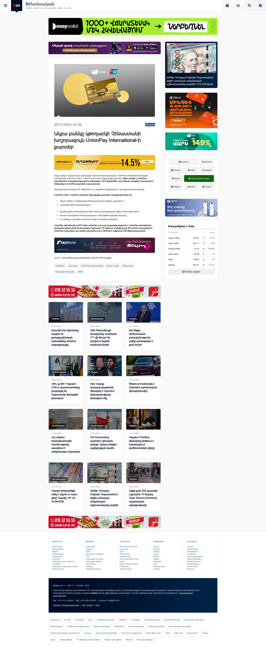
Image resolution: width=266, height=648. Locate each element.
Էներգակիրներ (66, 640)
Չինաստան (127, 266)
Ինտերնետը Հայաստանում (63, 561)
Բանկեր (67, 620)
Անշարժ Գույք (192, 549)
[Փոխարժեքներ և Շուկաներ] (238, 6)
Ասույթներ (56, 564)
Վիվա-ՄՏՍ (124, 549)
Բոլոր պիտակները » (145, 640)
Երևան (156, 547)
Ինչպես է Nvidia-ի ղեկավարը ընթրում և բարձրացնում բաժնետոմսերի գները (142, 442)
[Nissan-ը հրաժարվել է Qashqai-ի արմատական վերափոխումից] (143, 366)
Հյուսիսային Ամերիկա (94, 554)
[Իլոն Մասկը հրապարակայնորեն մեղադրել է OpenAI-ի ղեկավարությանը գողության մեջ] (104, 366)
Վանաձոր (157, 561)
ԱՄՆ (90, 620)
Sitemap (129, 640)
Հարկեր (190, 547)
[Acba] (191, 141)
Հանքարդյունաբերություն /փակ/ (65, 566)
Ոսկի (170, 259)
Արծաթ (205, 633)
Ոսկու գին (178, 633)
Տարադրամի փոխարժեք (106, 633)
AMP (80, 272)
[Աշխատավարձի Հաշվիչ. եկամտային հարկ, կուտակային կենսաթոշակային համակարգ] (227, 6)
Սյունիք (156, 569)
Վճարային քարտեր (65, 272)
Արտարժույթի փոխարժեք (180, 626)
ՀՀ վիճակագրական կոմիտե (88, 640)
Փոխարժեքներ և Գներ (181, 226)
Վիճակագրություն (152, 620)
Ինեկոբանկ (124, 566)
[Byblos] (104, 48)
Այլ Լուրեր (56, 559)
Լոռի (155, 564)
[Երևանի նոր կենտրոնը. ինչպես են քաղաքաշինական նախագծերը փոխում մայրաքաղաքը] (66, 312)
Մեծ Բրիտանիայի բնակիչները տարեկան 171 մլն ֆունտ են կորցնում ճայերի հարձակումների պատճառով (103, 339)
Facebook (184, 162)
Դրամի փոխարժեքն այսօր (78, 626)
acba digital (103, 215)
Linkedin (207, 187)
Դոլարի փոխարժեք (102, 626)
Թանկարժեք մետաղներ (194, 620)
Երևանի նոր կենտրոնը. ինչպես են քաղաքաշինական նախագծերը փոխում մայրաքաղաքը (65, 337)
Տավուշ (156, 557)
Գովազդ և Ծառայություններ (66, 605)
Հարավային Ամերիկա (94, 559)
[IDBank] (191, 110)
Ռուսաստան (192, 633)
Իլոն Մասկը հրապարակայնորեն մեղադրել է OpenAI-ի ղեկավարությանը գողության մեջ (102, 391)
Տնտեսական (97, 319)
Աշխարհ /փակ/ (58, 569)
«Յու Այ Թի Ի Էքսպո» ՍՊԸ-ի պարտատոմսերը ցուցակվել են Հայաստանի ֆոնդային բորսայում (65, 391)
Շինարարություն (194, 561)
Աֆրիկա (89, 566)
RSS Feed (208, 162)
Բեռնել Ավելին (192, 272)
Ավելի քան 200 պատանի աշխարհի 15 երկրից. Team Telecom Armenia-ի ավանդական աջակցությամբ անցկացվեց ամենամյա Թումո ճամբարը (143, 501)
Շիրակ (156, 554)
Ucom (122, 552)
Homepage (135, 620)
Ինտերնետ (191, 554)
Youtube (176, 170)
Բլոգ (97, 605)
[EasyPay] (133, 26)
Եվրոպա (89, 549)
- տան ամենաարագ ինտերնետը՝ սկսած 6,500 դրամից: (83, 258)
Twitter (192, 170)
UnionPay (73, 266)
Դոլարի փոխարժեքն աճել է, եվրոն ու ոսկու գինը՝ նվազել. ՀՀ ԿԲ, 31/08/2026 (64, 496)
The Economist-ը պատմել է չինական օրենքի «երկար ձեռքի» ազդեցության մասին (103, 442)
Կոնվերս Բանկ (125, 569)
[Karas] (104, 291)
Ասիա (88, 552)
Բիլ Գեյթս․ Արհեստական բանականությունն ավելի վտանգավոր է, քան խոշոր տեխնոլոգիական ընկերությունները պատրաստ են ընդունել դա (142, 344)
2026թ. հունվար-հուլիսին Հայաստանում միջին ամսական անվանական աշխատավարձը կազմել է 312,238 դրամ (190, 81)
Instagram (208, 170)
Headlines (60, 266)
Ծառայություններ (194, 559)
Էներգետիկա (192, 552)
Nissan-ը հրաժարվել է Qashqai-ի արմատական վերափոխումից (143, 387)
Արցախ (156, 559)
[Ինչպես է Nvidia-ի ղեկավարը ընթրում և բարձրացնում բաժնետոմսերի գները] (143, 419)
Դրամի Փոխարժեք (172, 620)
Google (176, 178)
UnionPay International (92, 266)
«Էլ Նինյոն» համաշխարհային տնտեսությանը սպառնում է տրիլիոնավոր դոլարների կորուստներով (65, 446)
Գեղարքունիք (158, 566)
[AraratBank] (104, 162)
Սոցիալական (57, 557)
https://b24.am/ (111, 593)
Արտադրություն (193, 564)
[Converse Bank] (191, 208)
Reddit (192, 187)
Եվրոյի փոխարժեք (156, 626)
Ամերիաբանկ (125, 557)
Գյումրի (156, 549)
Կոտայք (156, 552)
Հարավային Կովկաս (94, 561)
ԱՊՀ (87, 557)
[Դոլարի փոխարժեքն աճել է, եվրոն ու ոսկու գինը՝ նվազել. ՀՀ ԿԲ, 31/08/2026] (66, 472)
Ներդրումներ (192, 566)
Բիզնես (56, 319)
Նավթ (52, 640)
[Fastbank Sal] (104, 245)
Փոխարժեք (119, 626)
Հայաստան (90, 547)
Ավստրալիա (91, 564)
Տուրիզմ (190, 569)
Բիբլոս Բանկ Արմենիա (129, 564)
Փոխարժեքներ (56, 626)
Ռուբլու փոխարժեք (136, 626)
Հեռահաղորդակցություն (131, 633)
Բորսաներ (79, 620)
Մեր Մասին (87, 605)
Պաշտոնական (58, 554)
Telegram (176, 187)
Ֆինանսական (40, 4)
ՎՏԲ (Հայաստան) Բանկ (129, 559)
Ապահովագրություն (195, 557)
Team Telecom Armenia (128, 547)
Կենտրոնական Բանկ (106, 620)
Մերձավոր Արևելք (93, 569)
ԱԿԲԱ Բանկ (112, 266)
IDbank (122, 561)
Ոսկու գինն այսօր (153, 633)
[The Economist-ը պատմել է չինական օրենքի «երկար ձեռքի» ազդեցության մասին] (104, 419)
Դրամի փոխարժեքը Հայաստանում (65, 633)
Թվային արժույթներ (113, 640)
